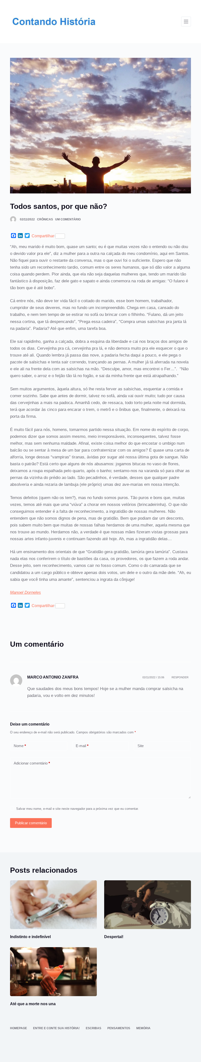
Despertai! (113, 937)
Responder (180, 677)
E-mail (82, 746)
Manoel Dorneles (25, 592)
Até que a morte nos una (33, 1004)
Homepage (18, 1028)
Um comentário (68, 219)
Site (141, 746)
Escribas (93, 1028)
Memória (143, 1028)
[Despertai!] (147, 904)
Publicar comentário (31, 823)
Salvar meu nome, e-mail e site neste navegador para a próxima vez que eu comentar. (77, 809)
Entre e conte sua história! (56, 1028)
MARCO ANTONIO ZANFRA (53, 677)
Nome (20, 746)
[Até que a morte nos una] (53, 971)
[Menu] (186, 21)
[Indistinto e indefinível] (53, 904)
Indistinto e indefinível (30, 937)
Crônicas (45, 219)
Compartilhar (43, 236)
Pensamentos (118, 1028)
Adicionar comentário (32, 763)
